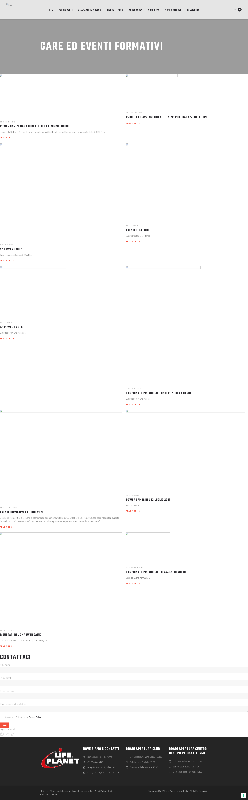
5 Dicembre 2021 (133, 388)
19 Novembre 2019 (134, 567)
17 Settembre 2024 (134, 113)
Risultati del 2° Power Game (20, 635)
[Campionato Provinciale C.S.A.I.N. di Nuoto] (187, 546)
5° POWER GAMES (11, 249)
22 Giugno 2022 (133, 225)
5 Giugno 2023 (7, 245)
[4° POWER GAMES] (61, 291)
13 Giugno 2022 (7, 322)
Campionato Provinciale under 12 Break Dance (159, 393)
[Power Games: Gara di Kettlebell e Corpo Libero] (61, 95)
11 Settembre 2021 (8, 508)
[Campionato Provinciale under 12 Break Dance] (187, 324)
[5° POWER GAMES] (61, 191)
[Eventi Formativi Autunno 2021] (61, 455)
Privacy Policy (35, 717)
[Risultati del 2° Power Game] (61, 578)
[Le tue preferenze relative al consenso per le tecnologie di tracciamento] (243, 795)
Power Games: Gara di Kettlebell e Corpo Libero (34, 126)
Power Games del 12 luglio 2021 (148, 500)
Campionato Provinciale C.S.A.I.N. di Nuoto (156, 572)
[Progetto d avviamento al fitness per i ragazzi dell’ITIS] (187, 90)
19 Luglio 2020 (7, 630)
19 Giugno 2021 (133, 495)
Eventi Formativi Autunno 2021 (21, 512)
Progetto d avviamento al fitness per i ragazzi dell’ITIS (166, 117)
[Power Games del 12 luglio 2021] (187, 449)
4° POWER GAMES (11, 327)
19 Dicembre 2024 (8, 122)
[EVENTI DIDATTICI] (187, 181)
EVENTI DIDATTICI (137, 230)
